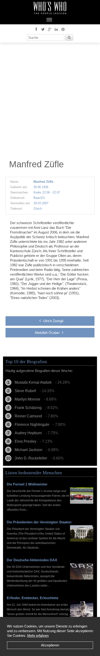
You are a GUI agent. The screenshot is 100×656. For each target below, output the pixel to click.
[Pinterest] (63, 29)
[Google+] (49, 29)
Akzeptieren (50, 645)
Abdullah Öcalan (47, 333)
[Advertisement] (50, 102)
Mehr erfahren (38, 636)
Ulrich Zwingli (53, 321)
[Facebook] (36, 29)
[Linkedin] (56, 29)
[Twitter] (43, 29)
